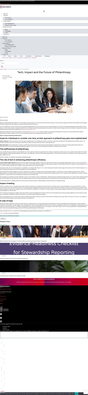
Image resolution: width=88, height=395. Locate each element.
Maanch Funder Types (10, 25)
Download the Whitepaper (5, 3)
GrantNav (42, 167)
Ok (76, 393)
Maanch (23, 164)
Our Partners (3, 299)
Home (1, 69)
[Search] (2, 67)
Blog (6, 29)
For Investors (8, 18)
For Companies (9, 19)
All (4, 56)
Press (6, 32)
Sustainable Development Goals (28, 129)
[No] (79, 394)
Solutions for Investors (5, 289)
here (51, 210)
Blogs (15, 56)
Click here (2, 213)
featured (3, 218)
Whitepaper (8, 31)
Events (9, 56)
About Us (5, 13)
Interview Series (38, 56)
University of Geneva (34, 131)
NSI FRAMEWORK (9, 23)
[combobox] (9, 63)
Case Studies (28, 56)
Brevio (85, 167)
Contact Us (6, 34)
